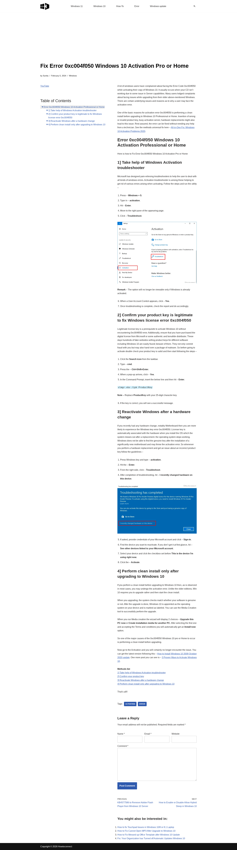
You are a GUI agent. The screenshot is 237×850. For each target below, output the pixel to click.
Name (121, 734)
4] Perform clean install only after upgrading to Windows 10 (76, 124)
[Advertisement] (114, 41)
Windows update (158, 6)
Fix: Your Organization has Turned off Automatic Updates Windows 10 (151, 838)
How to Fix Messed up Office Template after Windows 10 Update (148, 835)
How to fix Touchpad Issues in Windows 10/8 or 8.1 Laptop (145, 827)
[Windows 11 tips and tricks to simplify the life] (45, 6)
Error (136, 6)
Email (147, 734)
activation (130, 704)
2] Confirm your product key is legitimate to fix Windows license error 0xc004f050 (75, 116)
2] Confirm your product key (130, 676)
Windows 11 (77, 6)
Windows (73, 76)
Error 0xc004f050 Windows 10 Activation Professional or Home (74, 107)
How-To (120, 6)
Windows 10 (99, 6)
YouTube (44, 86)
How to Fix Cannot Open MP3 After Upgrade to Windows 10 (146, 831)
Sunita (45, 76)
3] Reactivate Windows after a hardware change (71, 121)
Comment (122, 746)
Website (176, 734)
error (142, 704)
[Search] (194, 6)
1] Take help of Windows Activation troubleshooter (72, 110)
